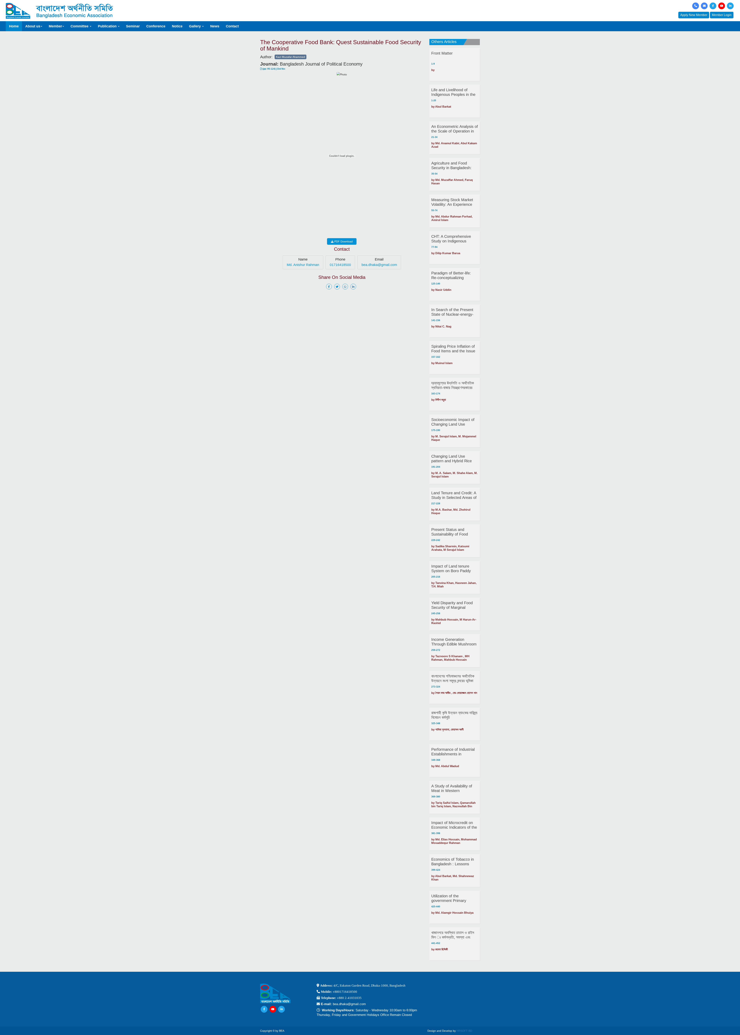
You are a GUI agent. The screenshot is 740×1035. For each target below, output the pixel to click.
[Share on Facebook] (329, 286)
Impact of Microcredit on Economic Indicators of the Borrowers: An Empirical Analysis (454, 825)
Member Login (722, 15)
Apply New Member (693, 15)
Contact (232, 26)
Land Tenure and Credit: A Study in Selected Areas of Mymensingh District (454, 495)
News (214, 26)
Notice (177, 26)
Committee (80, 26)
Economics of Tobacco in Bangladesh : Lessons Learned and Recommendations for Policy (452, 861)
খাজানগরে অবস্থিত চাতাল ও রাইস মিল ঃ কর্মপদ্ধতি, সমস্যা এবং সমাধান (452, 935)
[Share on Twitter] (337, 286)
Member (55, 26)
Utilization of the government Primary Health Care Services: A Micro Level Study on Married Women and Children (451, 898)
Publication (108, 26)
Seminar (133, 26)
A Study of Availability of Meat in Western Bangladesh (451, 788)
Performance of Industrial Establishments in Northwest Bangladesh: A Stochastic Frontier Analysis (453, 751)
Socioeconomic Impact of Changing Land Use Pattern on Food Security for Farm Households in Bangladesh (452, 422)
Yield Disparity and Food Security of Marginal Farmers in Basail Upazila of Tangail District (453, 605)
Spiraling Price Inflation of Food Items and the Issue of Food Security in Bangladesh (453, 348)
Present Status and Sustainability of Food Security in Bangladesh (450, 531)
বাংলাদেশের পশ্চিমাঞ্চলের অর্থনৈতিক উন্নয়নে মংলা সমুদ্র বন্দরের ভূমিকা (452, 678)
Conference (155, 26)
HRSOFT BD (464, 1030)
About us (32, 26)
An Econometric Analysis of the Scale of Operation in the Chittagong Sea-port (454, 128)
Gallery (195, 26)
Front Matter (442, 53)
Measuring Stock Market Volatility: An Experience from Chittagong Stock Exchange (452, 202)
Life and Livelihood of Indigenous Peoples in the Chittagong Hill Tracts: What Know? (453, 92)
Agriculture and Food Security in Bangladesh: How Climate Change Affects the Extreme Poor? (454, 165)
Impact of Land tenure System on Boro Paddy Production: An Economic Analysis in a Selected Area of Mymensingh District (454, 568)
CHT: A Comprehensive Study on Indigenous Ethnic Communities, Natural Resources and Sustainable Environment (452, 238)
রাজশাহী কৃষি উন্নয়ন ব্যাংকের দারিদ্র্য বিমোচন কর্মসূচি (454, 715)
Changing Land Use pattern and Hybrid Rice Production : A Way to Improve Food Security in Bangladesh (452, 458)
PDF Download (343, 241)
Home (14, 26)
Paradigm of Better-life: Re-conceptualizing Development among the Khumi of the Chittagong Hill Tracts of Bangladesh (452, 275)
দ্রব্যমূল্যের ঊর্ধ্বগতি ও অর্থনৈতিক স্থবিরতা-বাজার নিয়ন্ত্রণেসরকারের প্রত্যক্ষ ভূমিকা (452, 385)
